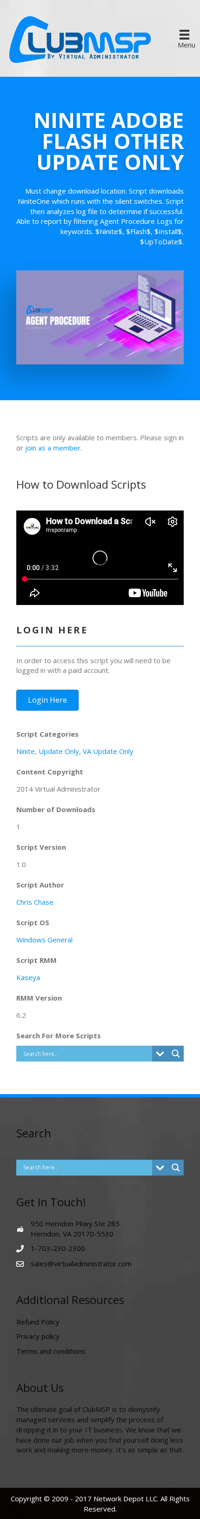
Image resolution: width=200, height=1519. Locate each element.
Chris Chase (34, 902)
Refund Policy (38, 1321)
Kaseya (28, 977)
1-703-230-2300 (58, 1248)
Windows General (44, 939)
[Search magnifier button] (176, 1054)
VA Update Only (108, 751)
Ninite (25, 751)
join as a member (52, 447)
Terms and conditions (51, 1351)
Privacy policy (38, 1336)
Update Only (59, 751)
